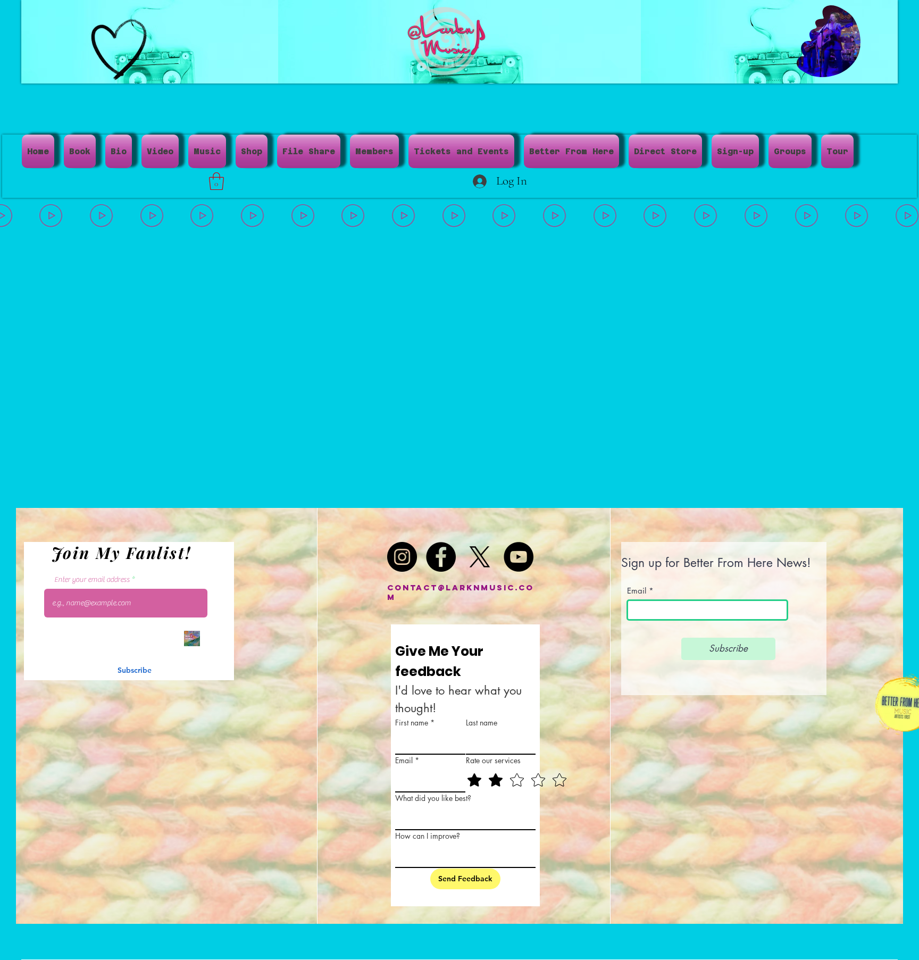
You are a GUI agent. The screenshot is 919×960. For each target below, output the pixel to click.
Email (407, 760)
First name (415, 722)
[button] (846, 65)
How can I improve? (427, 836)
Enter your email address (92, 579)
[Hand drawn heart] (119, 49)
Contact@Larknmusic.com (460, 592)
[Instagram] (402, 557)
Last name (481, 722)
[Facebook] (441, 557)
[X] (480, 557)
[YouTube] (518, 557)
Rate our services (493, 760)
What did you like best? (433, 798)
